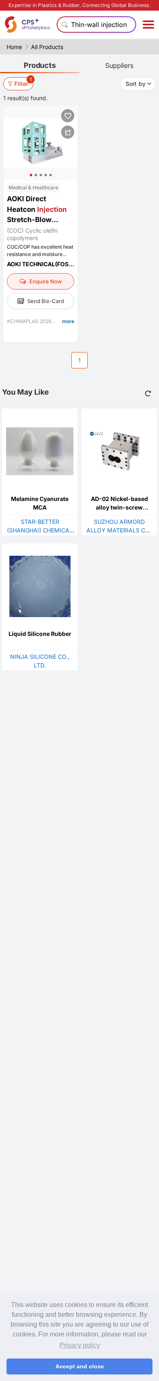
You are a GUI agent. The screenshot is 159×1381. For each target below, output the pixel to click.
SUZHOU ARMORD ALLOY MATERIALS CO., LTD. (119, 530)
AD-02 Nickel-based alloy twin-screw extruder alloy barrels (119, 507)
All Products (47, 46)
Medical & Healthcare (33, 187)
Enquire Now (45, 281)
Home (14, 46)
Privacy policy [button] (80, 1345)
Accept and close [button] (79, 1366)
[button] (31, 175)
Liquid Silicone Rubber (40, 633)
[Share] (67, 132)
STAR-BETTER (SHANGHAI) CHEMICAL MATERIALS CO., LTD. (40, 530)
